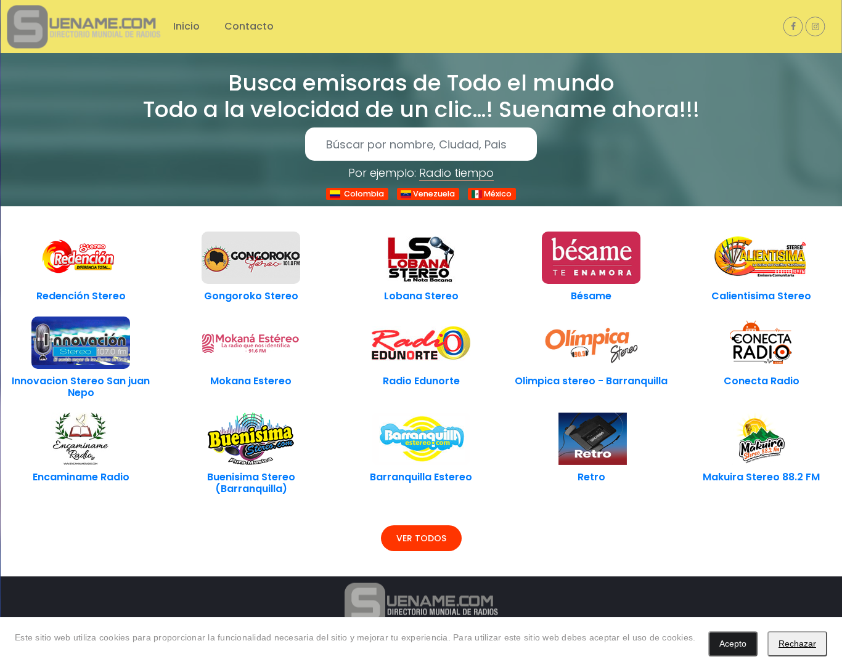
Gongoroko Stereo (251, 296)
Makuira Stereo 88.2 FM (761, 477)
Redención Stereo (81, 296)
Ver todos (421, 538)
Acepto (732, 643)
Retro (591, 477)
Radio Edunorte (421, 381)
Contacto (249, 26)
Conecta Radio (761, 381)
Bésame (591, 296)
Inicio (186, 26)
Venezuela (433, 193)
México (497, 193)
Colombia (362, 193)
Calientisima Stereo (761, 296)
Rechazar (797, 643)
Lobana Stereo (421, 296)
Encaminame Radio (81, 477)
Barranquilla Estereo (421, 477)
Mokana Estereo (251, 381)
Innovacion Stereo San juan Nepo (81, 387)
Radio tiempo (456, 172)
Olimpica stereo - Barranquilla (591, 381)
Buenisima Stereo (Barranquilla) (251, 483)
